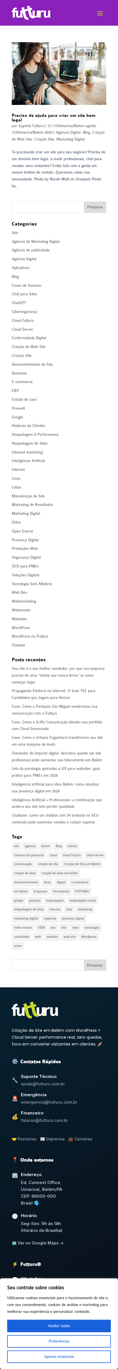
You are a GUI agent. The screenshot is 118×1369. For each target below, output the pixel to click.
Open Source (22, 531)
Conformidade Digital (29, 338)
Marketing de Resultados (32, 505)
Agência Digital (68, 132)
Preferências (59, 1341)
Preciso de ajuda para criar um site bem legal (53, 118)
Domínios (19, 373)
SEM (41, 927)
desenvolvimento (26, 882)
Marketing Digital (70, 139)
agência (30, 846)
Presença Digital (25, 540)
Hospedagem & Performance (35, 434)
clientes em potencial (29, 855)
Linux (16, 478)
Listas (16, 487)
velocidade (21, 937)
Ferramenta (61, 891)
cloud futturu (72, 855)
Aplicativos (21, 268)
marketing (85, 909)
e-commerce (79, 882)
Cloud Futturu (23, 320)
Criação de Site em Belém (82, 864)
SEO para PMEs (25, 566)
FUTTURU (82, 891)
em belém (21, 891)
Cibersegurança (24, 312)
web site (70, 937)
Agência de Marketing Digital (36, 241)
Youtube (18, 645)
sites (75, 927)
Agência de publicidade (31, 250)
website (52, 937)
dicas (47, 882)
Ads (15, 233)
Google (17, 417)
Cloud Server (22, 329)
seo (53, 927)
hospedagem (55, 900)
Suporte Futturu (31, 126)
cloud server (95, 855)
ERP (15, 390)
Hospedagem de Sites (30, 443)
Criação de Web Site (29, 347)
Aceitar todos (59, 1326)
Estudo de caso (24, 399)
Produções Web (25, 548)
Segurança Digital (26, 557)
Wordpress (89, 937)
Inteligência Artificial (28, 461)
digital (61, 882)
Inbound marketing (27, 452)
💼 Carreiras (80, 1138)
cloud (53, 855)
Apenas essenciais (59, 1356)
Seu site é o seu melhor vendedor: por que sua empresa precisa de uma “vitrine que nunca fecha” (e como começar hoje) (58, 675)
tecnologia (91, 927)
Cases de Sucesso (26, 285)
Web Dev (19, 592)
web (38, 937)
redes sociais (23, 927)
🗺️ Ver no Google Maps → (38, 1242)
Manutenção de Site (28, 496)
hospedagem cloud (83, 900)
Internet (18, 469)
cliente (72, 846)
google (18, 900)
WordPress (21, 628)
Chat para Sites (24, 294)
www (18, 946)
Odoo (16, 522)
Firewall (18, 408)
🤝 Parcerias (24, 1138)
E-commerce (22, 382)
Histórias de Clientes (28, 426)
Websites (19, 619)
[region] (59, 1323)
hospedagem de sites (29, 909)
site (63, 927)
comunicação (23, 864)
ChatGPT (19, 303)
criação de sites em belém (60, 873)
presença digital (73, 918)
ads (16, 846)
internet (54, 909)
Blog (86, 132)
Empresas (40, 891)
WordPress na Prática (30, 636)
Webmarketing (24, 601)
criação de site (48, 864)
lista (69, 909)
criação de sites (25, 873)
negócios (50, 918)
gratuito (34, 900)
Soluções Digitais (26, 575)
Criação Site (44, 139)
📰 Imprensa (52, 1138)
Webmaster (21, 610)
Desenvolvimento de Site (32, 364)
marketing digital (26, 918)
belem (45, 846)
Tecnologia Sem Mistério (32, 584)
